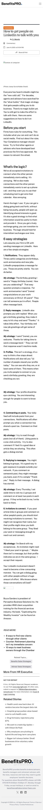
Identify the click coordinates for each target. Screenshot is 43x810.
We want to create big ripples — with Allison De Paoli (19, 726)
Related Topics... (20, 657)
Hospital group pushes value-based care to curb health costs (21, 712)
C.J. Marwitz (16, 39)
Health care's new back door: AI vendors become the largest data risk (21, 705)
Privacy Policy (14, 804)
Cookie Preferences (26, 804)
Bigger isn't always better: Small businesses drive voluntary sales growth (20, 741)
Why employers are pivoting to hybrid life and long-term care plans (20, 733)
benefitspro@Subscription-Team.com (21, 788)
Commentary (8, 28)
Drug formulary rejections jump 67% (19, 719)
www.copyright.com (20, 687)
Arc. (14, 802)
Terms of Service (35, 802)
